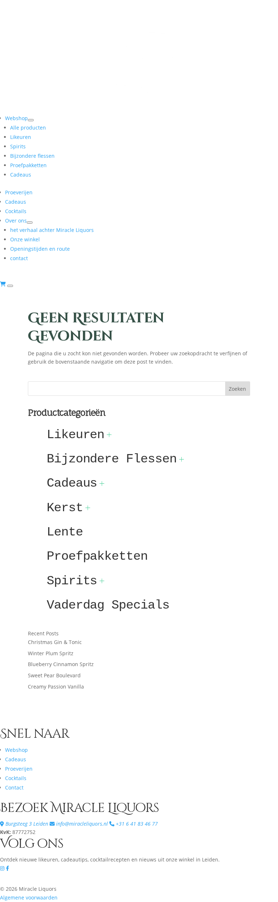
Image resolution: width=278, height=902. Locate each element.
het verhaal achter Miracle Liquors (52, 229)
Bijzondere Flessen (112, 459)
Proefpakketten (28, 165)
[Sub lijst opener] (109, 434)
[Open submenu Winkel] (30, 222)
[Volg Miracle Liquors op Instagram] (3, 868)
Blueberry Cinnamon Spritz (61, 664)
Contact (14, 787)
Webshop (16, 118)
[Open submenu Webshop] (31, 120)
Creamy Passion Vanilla (56, 686)
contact (19, 258)
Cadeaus (20, 174)
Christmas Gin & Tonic (55, 642)
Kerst (65, 508)
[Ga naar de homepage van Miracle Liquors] (139, 109)
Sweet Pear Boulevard (54, 675)
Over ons (16, 220)
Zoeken (237, 388)
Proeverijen (19, 192)
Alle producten (28, 127)
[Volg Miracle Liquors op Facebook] (7, 868)
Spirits (18, 146)
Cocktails (15, 211)
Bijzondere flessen (32, 155)
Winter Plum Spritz (50, 653)
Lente (65, 532)
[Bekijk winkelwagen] (3, 283)
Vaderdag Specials (108, 605)
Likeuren (20, 137)
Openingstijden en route (40, 248)
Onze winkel (25, 239)
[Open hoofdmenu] (10, 286)
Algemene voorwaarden (29, 897)
